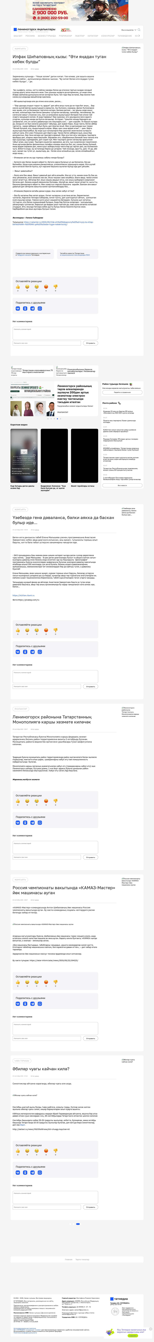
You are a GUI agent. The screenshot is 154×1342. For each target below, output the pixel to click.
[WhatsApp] (40, 308)
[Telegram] (32, 308)
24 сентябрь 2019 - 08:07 (20, 901)
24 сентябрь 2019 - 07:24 (20, 1077)
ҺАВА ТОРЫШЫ (22, 1062)
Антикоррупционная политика (25, 1330)
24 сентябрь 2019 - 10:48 (20, 69)
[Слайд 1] (48, 420)
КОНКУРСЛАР (108, 36)
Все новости (122, 485)
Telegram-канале (24, 255)
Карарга (132, 1336)
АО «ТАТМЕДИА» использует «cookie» (27, 1331)
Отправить (90, 343)
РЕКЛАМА (30, 36)
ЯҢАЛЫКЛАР (21, 710)
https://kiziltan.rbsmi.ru (23, 597)
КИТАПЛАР (93, 36)
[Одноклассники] (25, 308)
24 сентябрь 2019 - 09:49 (20, 531)
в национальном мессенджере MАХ (75, 255)
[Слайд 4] (57, 420)
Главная (68, 1261)
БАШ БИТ (18, 36)
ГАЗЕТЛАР (80, 36)
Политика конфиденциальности (25, 1334)
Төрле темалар (82, 1261)
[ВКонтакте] (18, 308)
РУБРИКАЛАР (65, 36)
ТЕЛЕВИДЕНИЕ (125, 36)
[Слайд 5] (60, 420)
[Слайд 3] (54, 420)
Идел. (22, 1126)
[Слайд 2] (51, 420)
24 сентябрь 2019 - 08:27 (20, 731)
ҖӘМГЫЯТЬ (20, 48)
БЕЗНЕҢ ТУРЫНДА (47, 36)
